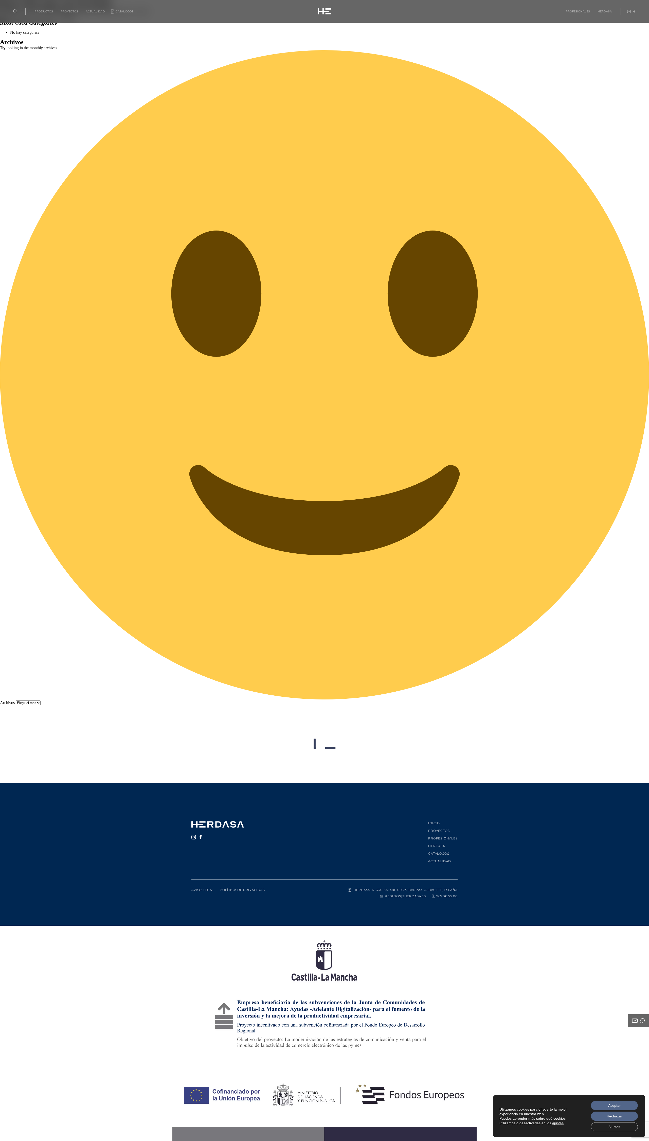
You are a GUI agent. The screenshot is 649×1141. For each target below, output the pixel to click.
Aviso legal (202, 890)
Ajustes (614, 1127)
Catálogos (124, 11)
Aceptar (614, 1105)
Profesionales (578, 11)
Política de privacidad (242, 890)
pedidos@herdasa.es (405, 896)
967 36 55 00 (447, 896)
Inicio (434, 823)
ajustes (558, 1123)
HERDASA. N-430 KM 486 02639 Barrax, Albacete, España (405, 890)
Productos (43, 11)
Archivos (7, 702)
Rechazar (614, 1116)
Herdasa (605, 11)
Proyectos (69, 11)
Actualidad (95, 11)
